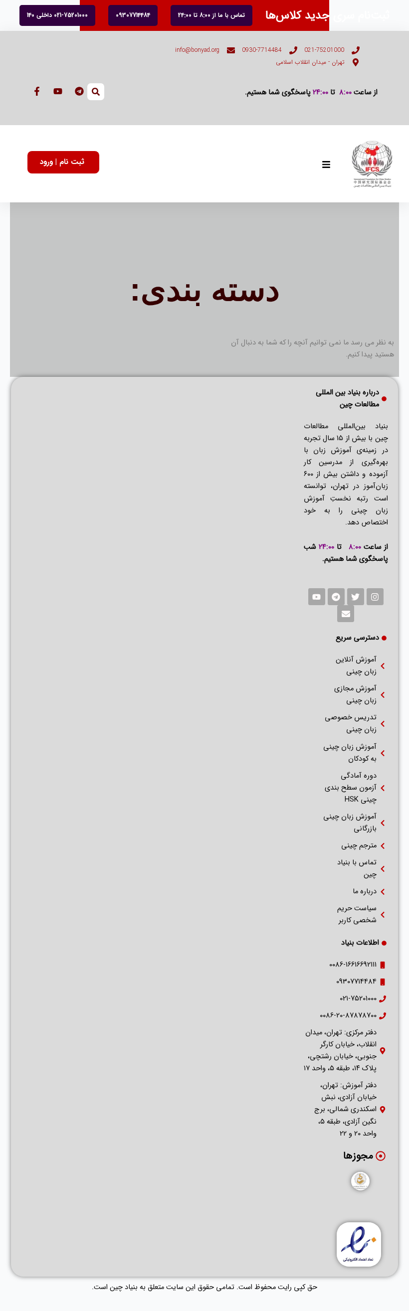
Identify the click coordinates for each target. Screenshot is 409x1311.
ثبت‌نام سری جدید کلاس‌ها (327, 15)
